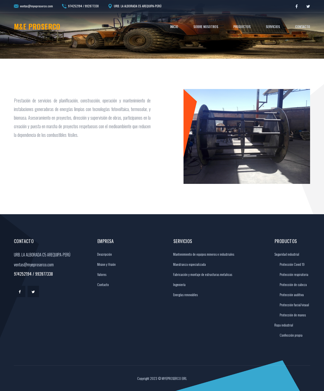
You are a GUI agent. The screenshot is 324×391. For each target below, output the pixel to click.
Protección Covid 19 (292, 264)
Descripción (104, 254)
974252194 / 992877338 (83, 6)
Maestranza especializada (189, 264)
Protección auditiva (292, 294)
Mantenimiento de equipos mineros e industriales (203, 254)
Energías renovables (185, 294)
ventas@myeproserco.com (36, 6)
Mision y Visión (106, 264)
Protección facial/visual (294, 304)
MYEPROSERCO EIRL (174, 378)
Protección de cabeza (293, 284)
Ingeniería (179, 284)
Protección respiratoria (294, 274)
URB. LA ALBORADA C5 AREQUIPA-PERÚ (137, 6)
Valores (101, 274)
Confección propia (291, 335)
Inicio (174, 26)
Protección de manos (293, 314)
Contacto (302, 26)
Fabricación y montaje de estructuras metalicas (202, 274)
